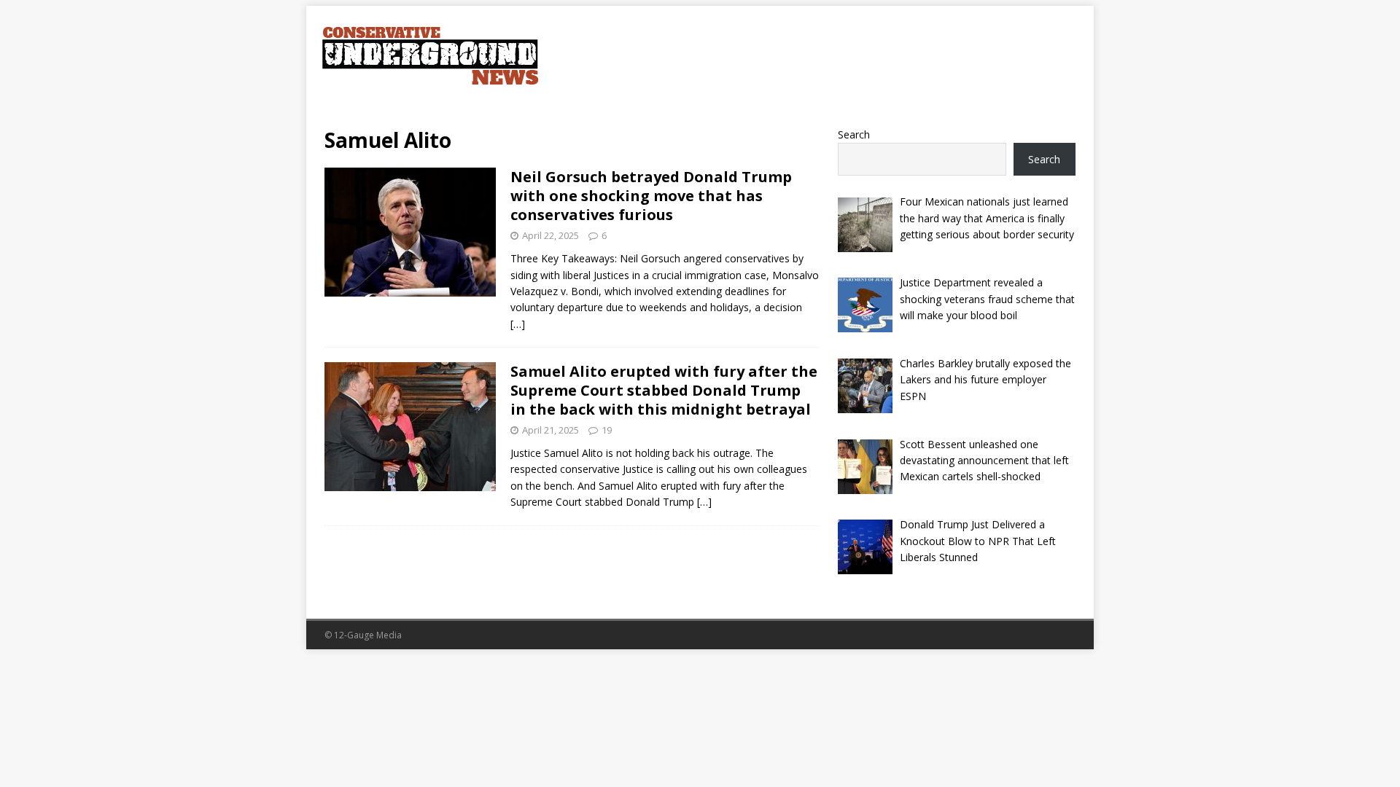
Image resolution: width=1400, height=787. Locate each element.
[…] (517, 324)
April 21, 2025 (550, 429)
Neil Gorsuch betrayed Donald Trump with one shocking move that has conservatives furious (651, 195)
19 (607, 429)
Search (854, 134)
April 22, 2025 (550, 235)
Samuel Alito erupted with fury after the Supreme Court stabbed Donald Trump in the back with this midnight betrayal (663, 390)
